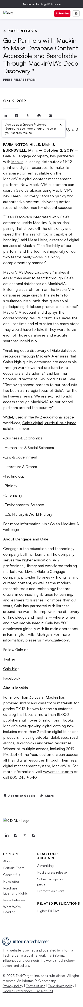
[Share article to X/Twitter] (28, 116)
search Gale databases (22, 190)
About (7, 861)
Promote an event (50, 891)
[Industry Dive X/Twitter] (24, 835)
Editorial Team (13, 868)
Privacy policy (13, 986)
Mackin (17, 161)
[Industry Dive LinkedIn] (6, 835)
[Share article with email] (50, 116)
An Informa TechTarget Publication (42, 4)
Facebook (11, 678)
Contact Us (11, 875)
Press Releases (14, 900)
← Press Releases (20, 31)
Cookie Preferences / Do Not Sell (28, 991)
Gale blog (11, 668)
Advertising (45, 865)
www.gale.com (57, 640)
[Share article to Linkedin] (5, 116)
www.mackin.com (58, 771)
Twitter (9, 659)
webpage (11, 529)
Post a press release (52, 872)
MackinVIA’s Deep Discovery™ (28, 272)
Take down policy (61, 986)
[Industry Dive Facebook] (15, 835)
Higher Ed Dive (48, 911)
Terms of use (35, 986)
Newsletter (11, 881)
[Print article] (39, 116)
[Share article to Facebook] (16, 116)
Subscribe (62, 13)
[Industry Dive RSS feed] (33, 835)
